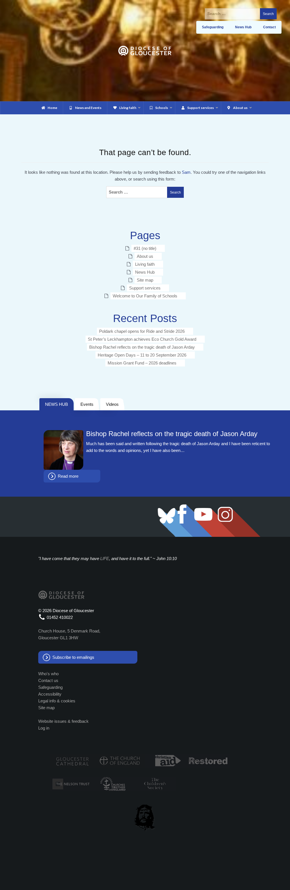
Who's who (48, 673)
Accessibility (49, 694)
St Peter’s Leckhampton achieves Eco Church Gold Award (142, 339)
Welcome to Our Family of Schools (145, 295)
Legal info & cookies (56, 700)
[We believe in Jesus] (145, 817)
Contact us (48, 680)
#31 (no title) (145, 248)
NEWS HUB (56, 404)
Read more (68, 476)
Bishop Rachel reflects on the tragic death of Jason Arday (142, 347)
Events (86, 404)
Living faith (145, 264)
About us (145, 256)
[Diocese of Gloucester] (145, 50)
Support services (145, 288)
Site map (145, 280)
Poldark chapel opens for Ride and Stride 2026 (142, 331)
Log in (43, 728)
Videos (112, 404)
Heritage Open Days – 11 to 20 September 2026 (142, 355)
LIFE (104, 558)
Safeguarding (50, 687)
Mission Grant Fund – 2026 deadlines (142, 363)
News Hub (145, 272)
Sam (186, 172)
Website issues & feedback (63, 721)
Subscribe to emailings (73, 657)
